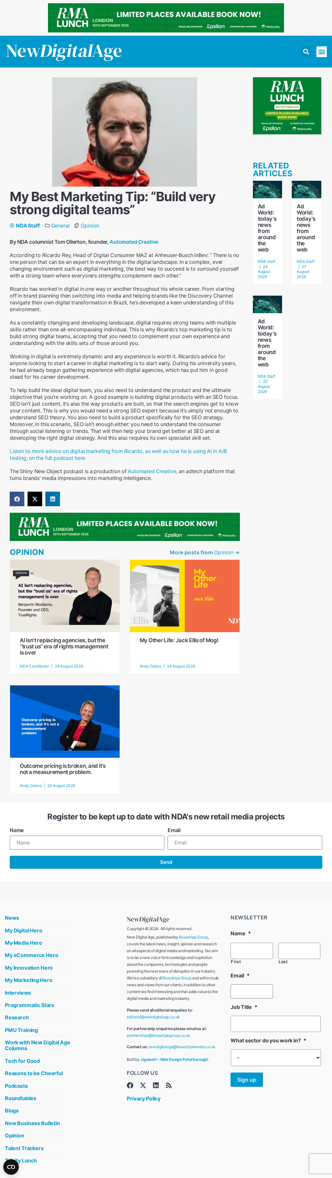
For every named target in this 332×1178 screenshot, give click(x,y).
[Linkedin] (155, 1085)
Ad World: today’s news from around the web (267, 228)
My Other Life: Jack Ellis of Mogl (179, 640)
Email (174, 830)
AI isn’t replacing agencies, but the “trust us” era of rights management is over (64, 646)
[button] (306, 51)
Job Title (244, 1007)
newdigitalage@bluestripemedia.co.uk (182, 1046)
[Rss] (168, 1085)
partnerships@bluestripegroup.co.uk (158, 1035)
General (60, 225)
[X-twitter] (142, 1085)
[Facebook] (130, 1085)
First (236, 961)
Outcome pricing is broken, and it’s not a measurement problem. (63, 769)
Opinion (90, 225)
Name (17, 830)
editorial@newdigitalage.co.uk (153, 1016)
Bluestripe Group (193, 937)
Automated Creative (134, 242)
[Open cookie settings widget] (11, 1167)
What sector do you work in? (268, 1040)
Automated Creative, (152, 471)
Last (283, 961)
